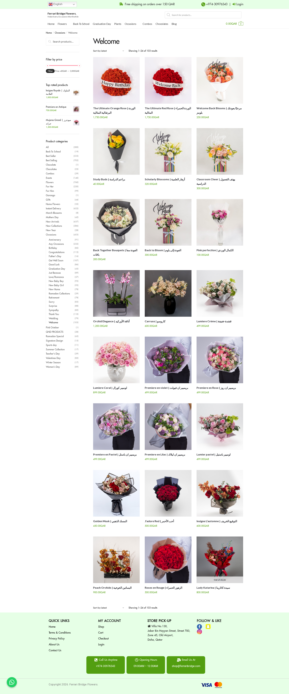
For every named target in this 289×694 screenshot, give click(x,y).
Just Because (55, 273)
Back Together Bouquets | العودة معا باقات (115, 252)
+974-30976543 (216, 4)
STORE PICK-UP (159, 620)
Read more (220, 599)
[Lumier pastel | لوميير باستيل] (220, 426)
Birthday (53, 248)
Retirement (54, 297)
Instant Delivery (53, 208)
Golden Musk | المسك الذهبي (110, 521)
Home (49, 33)
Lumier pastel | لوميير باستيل (214, 454)
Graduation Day (57, 269)
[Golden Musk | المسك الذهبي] (116, 493)
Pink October (52, 327)
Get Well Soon (56, 260)
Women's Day (53, 367)
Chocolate (51, 165)
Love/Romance (56, 277)
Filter (50, 71)
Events (49, 178)
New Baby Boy (56, 281)
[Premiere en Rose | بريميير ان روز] (220, 360)
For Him (50, 191)
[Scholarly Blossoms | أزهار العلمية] (168, 151)
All (47, 147)
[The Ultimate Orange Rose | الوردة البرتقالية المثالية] (116, 80)
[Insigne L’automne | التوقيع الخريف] (220, 493)
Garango (50, 195)
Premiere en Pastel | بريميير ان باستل (115, 454)
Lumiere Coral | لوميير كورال (110, 387)
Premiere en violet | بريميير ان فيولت (166, 387)
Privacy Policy (57, 638)
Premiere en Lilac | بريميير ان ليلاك (165, 454)
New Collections (54, 226)
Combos (50, 173)
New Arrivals (52, 221)
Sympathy (54, 310)
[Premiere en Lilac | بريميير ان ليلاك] (168, 426)
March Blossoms (54, 213)
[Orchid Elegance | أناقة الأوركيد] (116, 293)
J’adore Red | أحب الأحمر (159, 521)
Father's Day (55, 256)
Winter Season (53, 362)
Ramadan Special (55, 336)
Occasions (60, 33)
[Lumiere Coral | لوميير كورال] (116, 360)
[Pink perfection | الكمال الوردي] (220, 222)
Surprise (53, 306)
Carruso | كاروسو (155, 321)
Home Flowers (53, 204)
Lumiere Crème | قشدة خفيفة (214, 321)
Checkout (103, 638)
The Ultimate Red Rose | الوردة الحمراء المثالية (168, 110)
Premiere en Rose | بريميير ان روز (216, 387)
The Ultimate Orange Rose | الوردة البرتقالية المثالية (114, 110)
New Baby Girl (56, 285)
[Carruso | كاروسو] (168, 293)
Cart (100, 632)
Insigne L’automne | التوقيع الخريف (217, 521)
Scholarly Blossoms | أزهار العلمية (165, 179)
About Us (54, 644)
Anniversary (55, 240)
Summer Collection (55, 349)
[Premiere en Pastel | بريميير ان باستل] (116, 426)
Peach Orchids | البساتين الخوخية (112, 587)
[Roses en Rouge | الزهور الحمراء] (168, 559)
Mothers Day (52, 217)
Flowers (49, 182)
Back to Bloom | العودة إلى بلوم (163, 250)
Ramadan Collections (59, 293)
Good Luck (54, 264)
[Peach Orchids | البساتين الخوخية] (116, 559)
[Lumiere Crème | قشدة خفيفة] (220, 293)
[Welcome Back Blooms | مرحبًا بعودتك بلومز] (220, 80)
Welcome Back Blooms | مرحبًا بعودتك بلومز (219, 110)
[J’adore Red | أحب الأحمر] (168, 493)
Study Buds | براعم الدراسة (109, 179)
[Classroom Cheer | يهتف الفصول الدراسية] (220, 151)
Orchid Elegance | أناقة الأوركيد (111, 321)
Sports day (51, 345)
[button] (12, 682)
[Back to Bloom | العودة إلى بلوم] (168, 222)
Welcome (53, 322)
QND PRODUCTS (54, 332)
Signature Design (54, 340)
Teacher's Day (53, 353)
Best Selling (51, 160)
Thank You (54, 314)
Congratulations (56, 252)
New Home (54, 289)
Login (101, 644)
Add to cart (116, 124)
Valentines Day (53, 358)
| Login (235, 4)
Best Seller (51, 156)
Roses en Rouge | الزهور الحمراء (163, 587)
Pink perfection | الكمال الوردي (215, 250)
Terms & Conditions (60, 632)
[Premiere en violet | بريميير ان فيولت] (168, 360)
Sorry (51, 302)
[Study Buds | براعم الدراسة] (116, 151)
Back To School (53, 151)
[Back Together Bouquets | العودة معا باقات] (116, 222)
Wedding (53, 318)
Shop (101, 626)
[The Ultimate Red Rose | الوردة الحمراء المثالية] (168, 80)
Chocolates (51, 169)
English (57, 4)
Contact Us (55, 650)
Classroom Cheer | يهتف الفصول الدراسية (216, 181)
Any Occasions (56, 244)
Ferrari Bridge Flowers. (62, 13)
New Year (51, 230)
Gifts (48, 200)
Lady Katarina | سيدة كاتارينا (213, 587)
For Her (49, 186)
